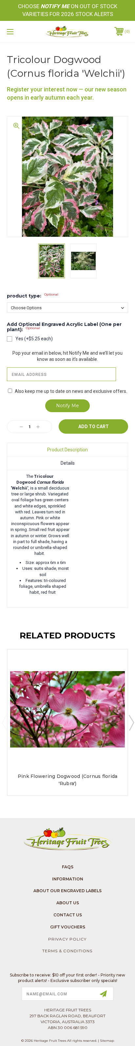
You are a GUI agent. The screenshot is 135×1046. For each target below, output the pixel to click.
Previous (4, 722)
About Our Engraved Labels (67, 890)
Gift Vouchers (67, 927)
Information (67, 879)
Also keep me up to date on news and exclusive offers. (71, 391)
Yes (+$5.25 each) (34, 338)
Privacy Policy (67, 939)
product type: (32, 296)
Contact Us (67, 914)
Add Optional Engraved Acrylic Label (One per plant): (64, 327)
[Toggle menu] (19, 31)
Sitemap (107, 1040)
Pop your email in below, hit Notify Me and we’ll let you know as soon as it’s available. (67, 356)
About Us (67, 902)
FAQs (67, 866)
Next (131, 722)
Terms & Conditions (67, 950)
